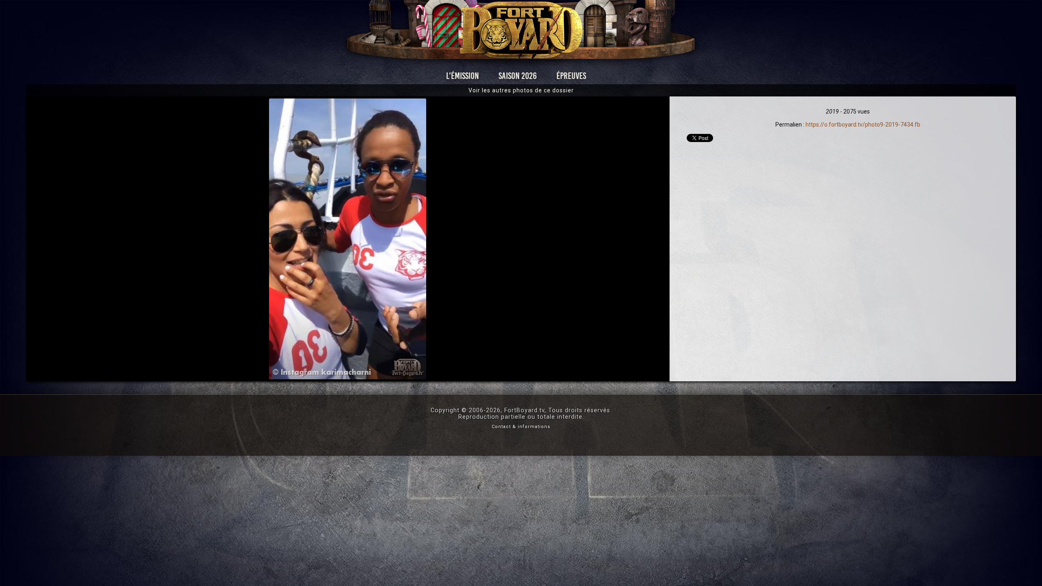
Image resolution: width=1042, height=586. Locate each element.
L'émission (462, 76)
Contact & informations (521, 426)
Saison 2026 (518, 76)
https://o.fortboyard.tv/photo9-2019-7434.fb (863, 124)
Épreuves (571, 76)
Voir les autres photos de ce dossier (521, 90)
